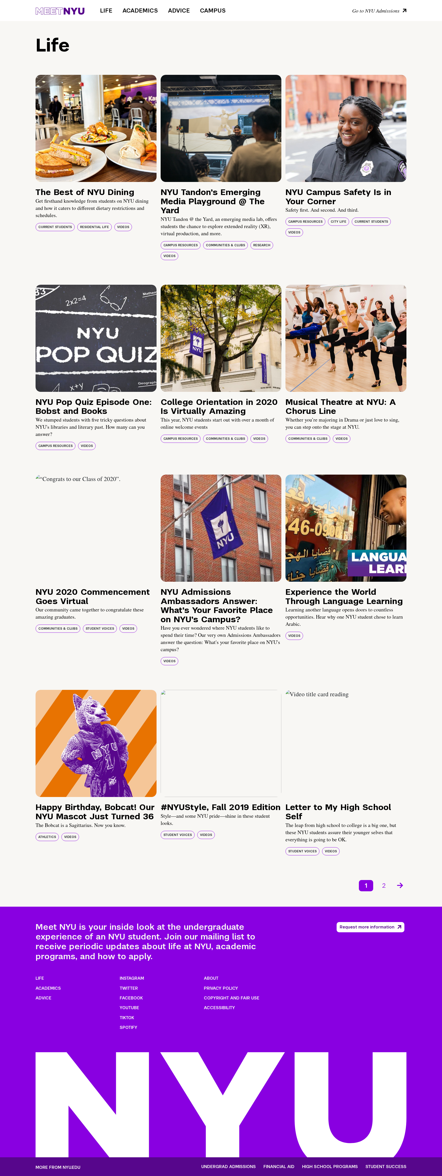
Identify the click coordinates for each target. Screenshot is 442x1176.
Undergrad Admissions (228, 1167)
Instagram (132, 978)
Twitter (129, 988)
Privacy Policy (221, 988)
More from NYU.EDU (58, 1167)
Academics (140, 10)
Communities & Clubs (225, 245)
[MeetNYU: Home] (60, 10)
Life (106, 10)
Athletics (47, 837)
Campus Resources (180, 245)
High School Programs (330, 1167)
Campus (213, 10)
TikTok (127, 1017)
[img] (96, 128)
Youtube (129, 1007)
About (211, 978)
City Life (338, 222)
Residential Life (94, 227)
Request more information (367, 927)
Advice (179, 10)
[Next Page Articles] (400, 885)
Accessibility (219, 1007)
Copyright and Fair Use (231, 998)
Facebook (131, 998)
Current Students (55, 227)
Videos (123, 227)
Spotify (128, 1027)
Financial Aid (278, 1167)
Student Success (386, 1167)
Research (261, 245)
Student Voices (100, 629)
